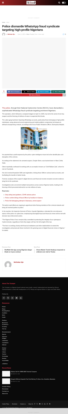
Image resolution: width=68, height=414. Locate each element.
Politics (4, 320)
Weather (4, 358)
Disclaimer (5, 389)
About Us (5, 393)
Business (5, 322)
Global (4, 348)
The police (6, 108)
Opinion (4, 336)
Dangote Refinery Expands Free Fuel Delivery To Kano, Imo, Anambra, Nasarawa (33, 379)
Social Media (5, 360)
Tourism (4, 354)
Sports (4, 334)
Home (3, 22)
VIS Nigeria (29, 407)
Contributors (5, 342)
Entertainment (6, 332)
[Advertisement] (34, 10)
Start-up (4, 328)
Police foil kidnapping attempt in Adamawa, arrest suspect (23, 201)
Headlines (4, 313)
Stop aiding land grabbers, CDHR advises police (20, 194)
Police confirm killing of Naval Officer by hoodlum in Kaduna (24, 197)
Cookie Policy (6, 386)
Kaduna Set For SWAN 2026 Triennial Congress (24, 371)
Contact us (5, 391)
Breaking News (6, 310)
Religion (4, 338)
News (7, 22)
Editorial (4, 344)
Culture (4, 352)
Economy (4, 326)
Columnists (5, 340)
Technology (5, 356)
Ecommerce (5, 324)
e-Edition (5, 363)
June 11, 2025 (21, 34)
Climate (4, 349)
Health (3, 317)
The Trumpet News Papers (12, 407)
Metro (3, 315)
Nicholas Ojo (11, 34)
